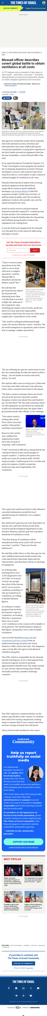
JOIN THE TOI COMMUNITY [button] (23, 963)
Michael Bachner (10, 92)
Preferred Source (10, 85)
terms (33, 255)
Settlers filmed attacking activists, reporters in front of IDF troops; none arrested (33, 907)
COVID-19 (6, 947)
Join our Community (10, 8)
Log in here (29, 968)
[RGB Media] (19, 1008)
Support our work (23, 841)
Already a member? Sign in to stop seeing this (23, 847)
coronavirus (41, 945)
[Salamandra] (35, 1007)
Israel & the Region (16, 945)
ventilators (26, 945)
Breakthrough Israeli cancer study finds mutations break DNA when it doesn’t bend (11, 907)
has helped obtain (19, 191)
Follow (22, 92)
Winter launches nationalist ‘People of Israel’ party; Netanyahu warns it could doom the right (12, 881)
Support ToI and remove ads (36, 8)
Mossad (33, 945)
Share (8, 98)
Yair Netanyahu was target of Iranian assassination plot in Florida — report (33, 880)
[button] (43, 2)
